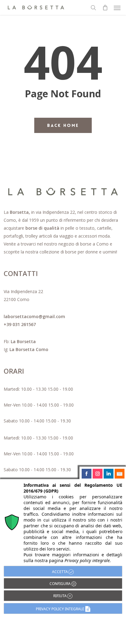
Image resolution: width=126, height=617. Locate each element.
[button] (117, 8)
